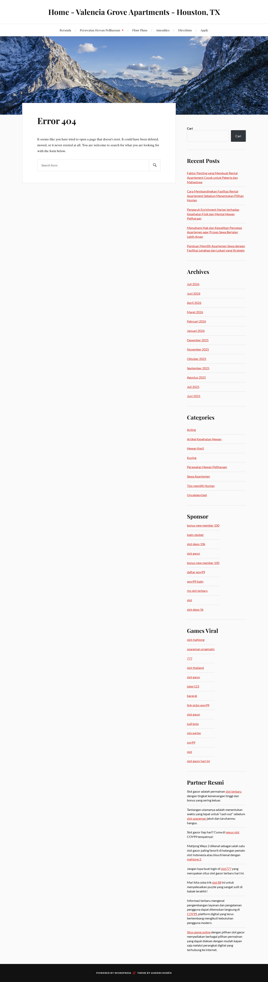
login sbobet (195, 535)
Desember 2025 (198, 340)
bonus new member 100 (203, 525)
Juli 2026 (193, 284)
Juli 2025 (193, 387)
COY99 (192, 914)
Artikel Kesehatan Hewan (204, 439)
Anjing (191, 429)
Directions (185, 30)
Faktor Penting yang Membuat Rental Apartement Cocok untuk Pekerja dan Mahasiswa (212, 177)
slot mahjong (195, 639)
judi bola (193, 724)
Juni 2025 (193, 396)
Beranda (65, 30)
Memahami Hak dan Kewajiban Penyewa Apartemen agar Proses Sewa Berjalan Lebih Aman (214, 232)
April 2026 (194, 302)
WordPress (123, 972)
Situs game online (199, 932)
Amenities (163, 30)
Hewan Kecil (195, 448)
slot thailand (195, 668)
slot (189, 600)
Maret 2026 (195, 312)
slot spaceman (196, 818)
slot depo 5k (195, 609)
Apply (204, 30)
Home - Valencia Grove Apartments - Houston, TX (134, 12)
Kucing (191, 458)
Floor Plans (139, 30)
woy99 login (195, 581)
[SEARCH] (155, 165)
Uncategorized (197, 495)
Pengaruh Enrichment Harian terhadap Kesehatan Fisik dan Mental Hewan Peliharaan (213, 214)
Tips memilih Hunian (201, 486)
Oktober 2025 (196, 359)
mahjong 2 (194, 859)
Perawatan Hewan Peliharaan (100, 30)
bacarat (192, 696)
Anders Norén (161, 972)
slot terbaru (234, 791)
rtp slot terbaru (197, 590)
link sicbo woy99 (198, 705)
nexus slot (232, 832)
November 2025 (198, 349)
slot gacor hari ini (198, 761)
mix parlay (194, 733)
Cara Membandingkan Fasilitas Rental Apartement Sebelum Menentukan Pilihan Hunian (215, 195)
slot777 (226, 868)
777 (189, 658)
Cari (190, 128)
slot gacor (193, 553)
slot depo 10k (196, 544)
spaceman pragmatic (201, 649)
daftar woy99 (196, 572)
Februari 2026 (196, 321)
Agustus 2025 (196, 377)
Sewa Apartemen (198, 476)
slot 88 (216, 882)
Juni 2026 (193, 293)
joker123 (193, 686)
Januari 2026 (196, 330)
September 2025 (198, 368)
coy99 (191, 742)
